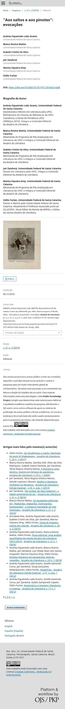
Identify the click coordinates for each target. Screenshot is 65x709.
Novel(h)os (46, 569)
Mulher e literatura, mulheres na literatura (33, 483)
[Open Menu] (3, 3)
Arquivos (16, 10)
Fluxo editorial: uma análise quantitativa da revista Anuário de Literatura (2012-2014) (35, 538)
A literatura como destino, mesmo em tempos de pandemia (34, 470)
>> (14, 597)
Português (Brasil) (14, 635)
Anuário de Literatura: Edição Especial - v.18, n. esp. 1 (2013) (34, 486)
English (9, 626)
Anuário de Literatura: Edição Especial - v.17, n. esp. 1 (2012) (35, 572)
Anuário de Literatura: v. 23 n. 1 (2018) (41, 560)
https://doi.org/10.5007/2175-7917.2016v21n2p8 (34, 87)
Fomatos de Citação (14, 332)
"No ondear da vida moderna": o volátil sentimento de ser (34, 493)
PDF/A (11, 278)
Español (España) (14, 630)
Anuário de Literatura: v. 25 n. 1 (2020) (29, 475)
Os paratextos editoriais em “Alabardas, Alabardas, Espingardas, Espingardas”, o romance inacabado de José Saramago (33, 505)
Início (5, 10)
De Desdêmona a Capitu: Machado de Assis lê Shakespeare (35, 455)
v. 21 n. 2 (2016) (31, 10)
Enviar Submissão (16, 607)
